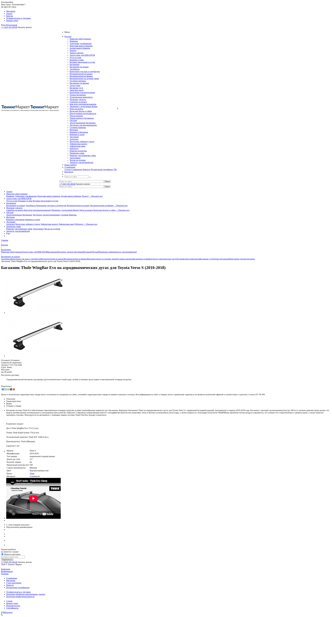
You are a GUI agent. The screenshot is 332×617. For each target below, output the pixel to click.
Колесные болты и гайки (81, 111)
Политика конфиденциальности (20, 596)
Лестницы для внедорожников (83, 125)
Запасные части (77, 90)
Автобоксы (75, 69)
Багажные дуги (76, 88)
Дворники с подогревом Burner (83, 106)
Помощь (4, 574)
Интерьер (74, 130)
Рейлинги (74, 148)
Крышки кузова (77, 60)
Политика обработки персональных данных (25, 594)
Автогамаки (75, 158)
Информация (7, 571)
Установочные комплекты (81, 97)
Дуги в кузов (75, 57)
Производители (13, 606)
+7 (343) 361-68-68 (9, 27)
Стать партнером (13, 583)
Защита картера (76, 53)
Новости (86, 169)
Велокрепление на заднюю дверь (84, 78)
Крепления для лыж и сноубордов (85, 71)
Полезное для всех (78, 99)
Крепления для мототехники (82, 92)
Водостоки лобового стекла (82, 141)
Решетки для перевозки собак (83, 155)
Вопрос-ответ (12, 603)
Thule (32, 473)
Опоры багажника (78, 95)
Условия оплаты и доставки (18, 592)
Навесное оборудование (80, 39)
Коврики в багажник (79, 132)
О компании (76, 169)
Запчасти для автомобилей (81, 162)
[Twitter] (5, 389)
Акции (9, 191)
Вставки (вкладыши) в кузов (82, 62)
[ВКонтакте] (3, 389)
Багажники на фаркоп (79, 83)
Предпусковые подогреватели (83, 113)
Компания (5, 569)
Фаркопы (74, 41)
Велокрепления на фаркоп (81, 76)
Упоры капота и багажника (82, 118)
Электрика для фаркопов (81, 43)
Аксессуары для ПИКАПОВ (82, 55)
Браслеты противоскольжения (83, 104)
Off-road (73, 120)
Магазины (10, 580)
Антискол (74, 139)
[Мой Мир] (11, 389)
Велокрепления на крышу (81, 74)
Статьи (67, 169)
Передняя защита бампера (81, 46)
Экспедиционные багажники (83, 123)
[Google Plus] (13, 389)
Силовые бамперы (78, 127)
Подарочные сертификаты (18, 587)
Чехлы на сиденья (77, 160)
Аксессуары (75, 85)
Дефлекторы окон (77, 146)
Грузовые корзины (78, 81)
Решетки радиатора (78, 151)
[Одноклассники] (8, 389)
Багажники (74, 64)
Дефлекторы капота (78, 144)
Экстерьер (74, 137)
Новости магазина (12, 554)
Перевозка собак (77, 153)
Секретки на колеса (78, 102)
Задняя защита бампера (80, 48)
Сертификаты (12, 608)
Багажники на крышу (79, 67)
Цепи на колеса (76, 109)
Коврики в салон (77, 134)
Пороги (73, 50)
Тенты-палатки (76, 116)
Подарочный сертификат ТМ (104, 169)
